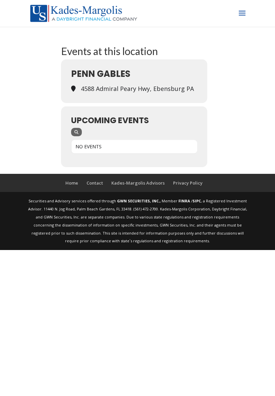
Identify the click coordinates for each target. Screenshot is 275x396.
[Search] (76, 132)
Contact (95, 183)
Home (71, 183)
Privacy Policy (188, 183)
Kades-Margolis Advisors (138, 183)
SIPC (196, 200)
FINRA (184, 200)
